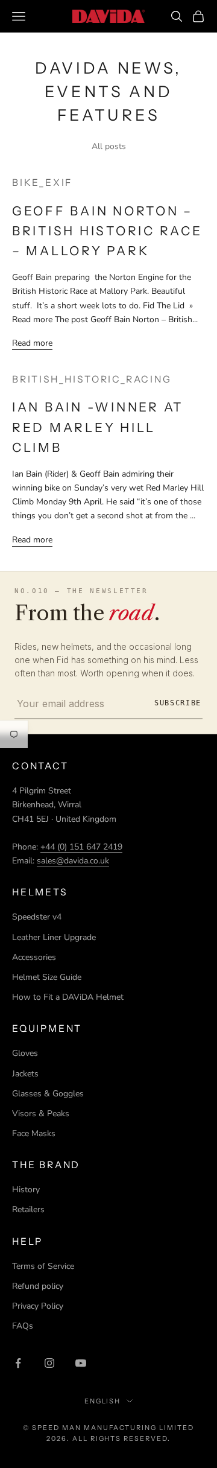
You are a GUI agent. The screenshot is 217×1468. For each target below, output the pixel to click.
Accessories (34, 957)
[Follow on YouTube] (81, 1363)
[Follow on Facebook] (18, 1363)
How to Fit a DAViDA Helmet (68, 997)
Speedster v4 (36, 917)
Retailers (28, 1209)
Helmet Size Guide (46, 977)
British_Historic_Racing (92, 379)
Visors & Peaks (40, 1113)
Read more (32, 343)
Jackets (25, 1073)
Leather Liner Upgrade (54, 937)
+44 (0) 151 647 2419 (81, 847)
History (26, 1189)
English (102, 1401)
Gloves (25, 1053)
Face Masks (33, 1133)
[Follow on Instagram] (49, 1363)
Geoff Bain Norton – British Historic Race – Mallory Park (107, 231)
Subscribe (177, 703)
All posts (109, 146)
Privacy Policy (37, 1306)
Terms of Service (43, 1266)
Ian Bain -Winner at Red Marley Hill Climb (97, 427)
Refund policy (37, 1286)
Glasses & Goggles (48, 1093)
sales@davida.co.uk (73, 860)
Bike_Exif (42, 182)
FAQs (22, 1326)
